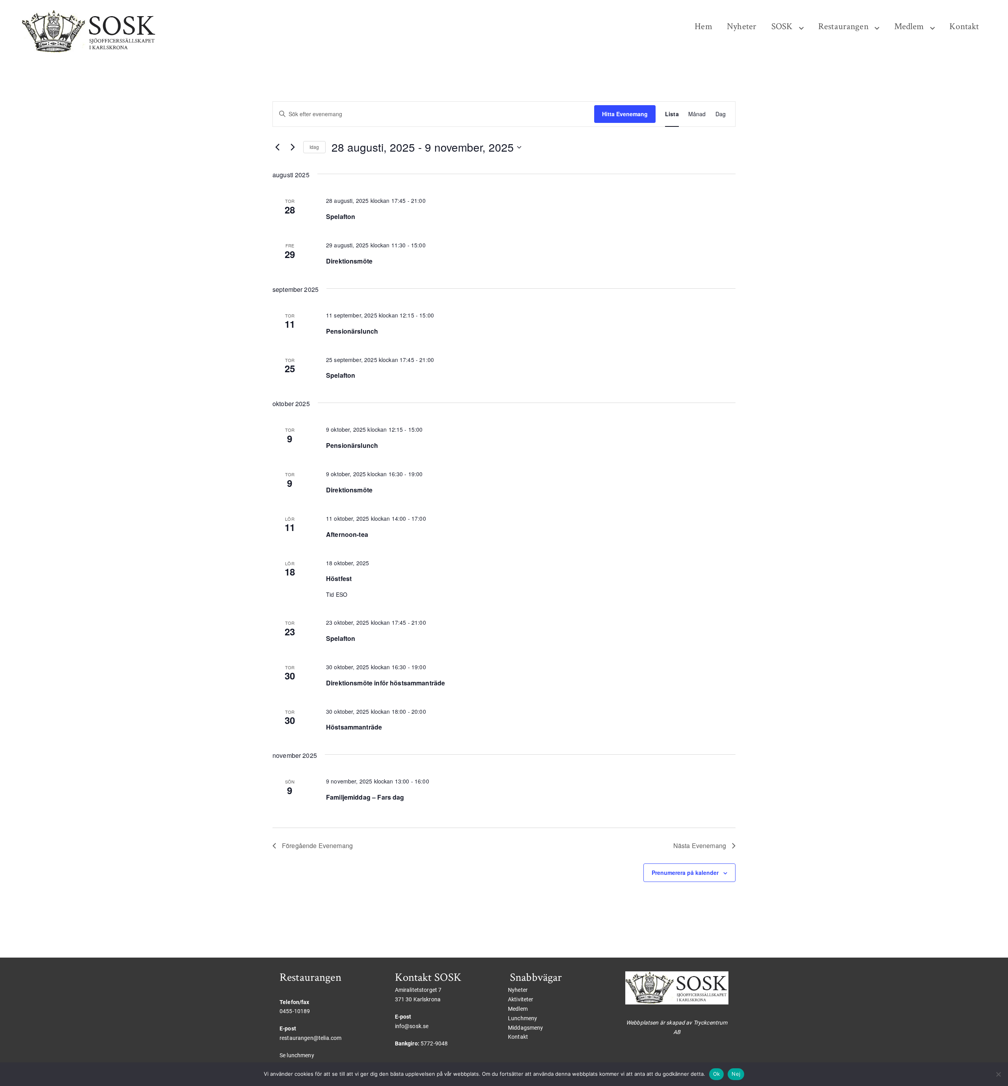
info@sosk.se (412, 1026)
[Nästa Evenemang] (292, 147)
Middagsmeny (525, 1028)
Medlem (909, 26)
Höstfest (339, 578)
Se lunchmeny (297, 1055)
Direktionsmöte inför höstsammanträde (385, 682)
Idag (314, 146)
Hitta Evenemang (625, 114)
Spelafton (340, 216)
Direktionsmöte (349, 260)
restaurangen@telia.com (310, 1038)
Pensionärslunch (352, 331)
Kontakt (964, 26)
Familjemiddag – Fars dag (365, 797)
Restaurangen (843, 26)
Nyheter (741, 26)
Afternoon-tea (347, 534)
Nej (736, 1074)
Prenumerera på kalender (685, 872)
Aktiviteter (521, 999)
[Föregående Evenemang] (277, 147)
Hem (703, 26)
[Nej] (998, 1074)
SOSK (782, 26)
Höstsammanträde (354, 726)
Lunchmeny (522, 1018)
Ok (716, 1074)
